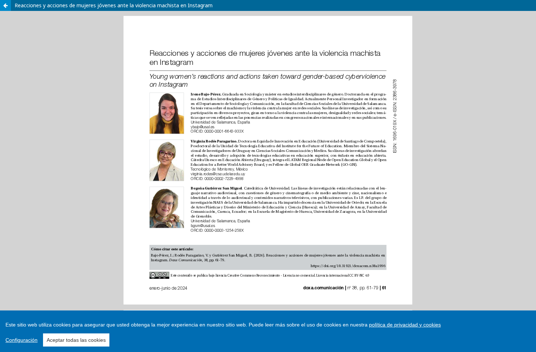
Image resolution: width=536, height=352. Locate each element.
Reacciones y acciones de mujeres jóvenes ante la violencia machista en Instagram (114, 5)
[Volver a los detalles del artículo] (5, 5)
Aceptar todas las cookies (76, 340)
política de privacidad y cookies (405, 325)
